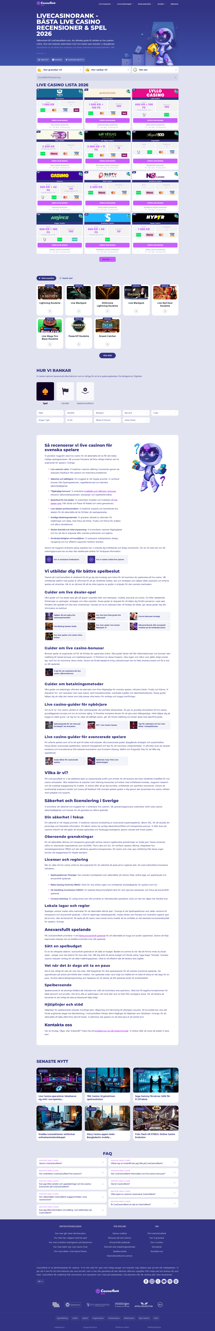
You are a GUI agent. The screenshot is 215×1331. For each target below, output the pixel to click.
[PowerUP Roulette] (78, 333)
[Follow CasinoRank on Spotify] (170, 1281)
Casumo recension (59, 207)
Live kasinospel (124, 4)
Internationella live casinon (119, 1255)
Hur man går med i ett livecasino (70, 1233)
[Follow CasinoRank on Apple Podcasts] (176, 1281)
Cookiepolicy (59, 1327)
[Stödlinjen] (122, 1304)
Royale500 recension (155, 165)
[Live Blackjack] (78, 300)
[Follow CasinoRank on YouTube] (164, 1281)
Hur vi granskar (157, 1237)
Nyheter (174, 4)
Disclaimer (157, 1246)
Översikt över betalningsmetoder (120, 1246)
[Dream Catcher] (107, 333)
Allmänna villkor (122, 1327)
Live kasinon (105, 4)
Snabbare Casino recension (107, 249)
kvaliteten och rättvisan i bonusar (100, 491)
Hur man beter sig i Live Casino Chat (70, 1246)
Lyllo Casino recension (155, 124)
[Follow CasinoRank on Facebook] (146, 1281)
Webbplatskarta (154, 1327)
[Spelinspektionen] (56, 1304)
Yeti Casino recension (60, 124)
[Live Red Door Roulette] (165, 300)
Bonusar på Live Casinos (119, 1237)
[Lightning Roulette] (49, 300)
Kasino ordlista (120, 1233)
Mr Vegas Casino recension (107, 165)
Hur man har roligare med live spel (70, 1237)
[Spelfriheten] (144, 1304)
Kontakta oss (157, 1251)
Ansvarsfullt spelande (120, 1242)
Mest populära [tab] (48, 278)
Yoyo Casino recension (59, 165)
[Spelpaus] (73, 1304)
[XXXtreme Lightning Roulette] (107, 300)
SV (39, 1281)
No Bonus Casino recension (155, 207)
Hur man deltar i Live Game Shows (70, 1251)
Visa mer (106, 259)
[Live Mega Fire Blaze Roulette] (49, 333)
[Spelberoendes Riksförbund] (98, 1304)
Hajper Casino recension (59, 249)
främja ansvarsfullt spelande (92, 935)
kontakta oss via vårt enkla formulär (111, 1031)
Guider (161, 4)
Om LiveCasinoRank (157, 1233)
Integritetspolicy (90, 1327)
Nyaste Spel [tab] (67, 278)
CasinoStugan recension (107, 124)
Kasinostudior (144, 4)
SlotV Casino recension (107, 207)
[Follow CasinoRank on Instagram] (152, 1281)
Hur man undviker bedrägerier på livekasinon (70, 1242)
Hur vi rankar (157, 1242)
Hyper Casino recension (155, 249)
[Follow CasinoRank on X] (158, 1281)
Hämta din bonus (60, 120)
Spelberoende (119, 1251)
